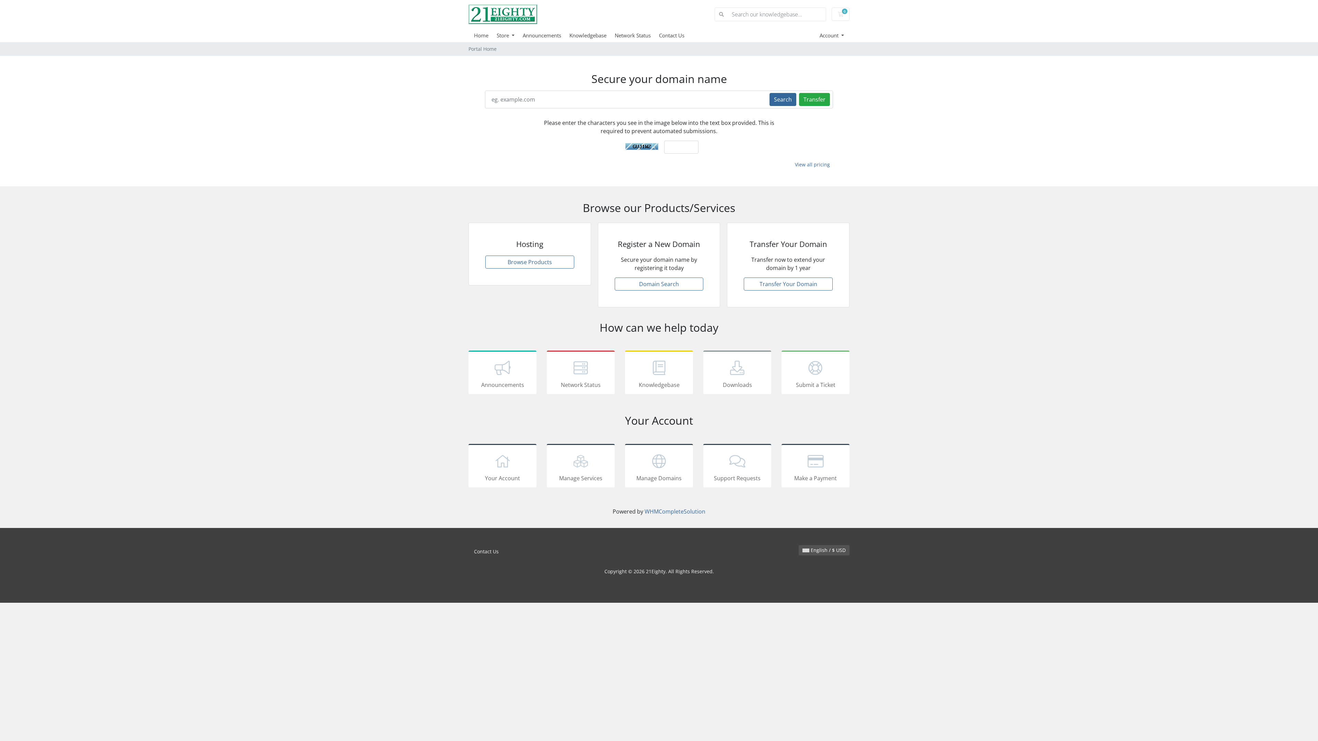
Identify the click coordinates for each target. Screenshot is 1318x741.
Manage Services (580, 478)
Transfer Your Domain (788, 284)
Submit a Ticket (815, 385)
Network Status (633, 35)
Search (783, 99)
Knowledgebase (587, 35)
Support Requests (737, 478)
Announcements (542, 35)
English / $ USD (827, 550)
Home (481, 35)
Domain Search (659, 284)
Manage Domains (659, 478)
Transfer (814, 99)
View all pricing (812, 164)
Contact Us (671, 35)
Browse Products (530, 262)
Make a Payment (815, 478)
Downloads (737, 385)
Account (830, 35)
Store (503, 35)
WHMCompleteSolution (675, 511)
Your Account (502, 478)
